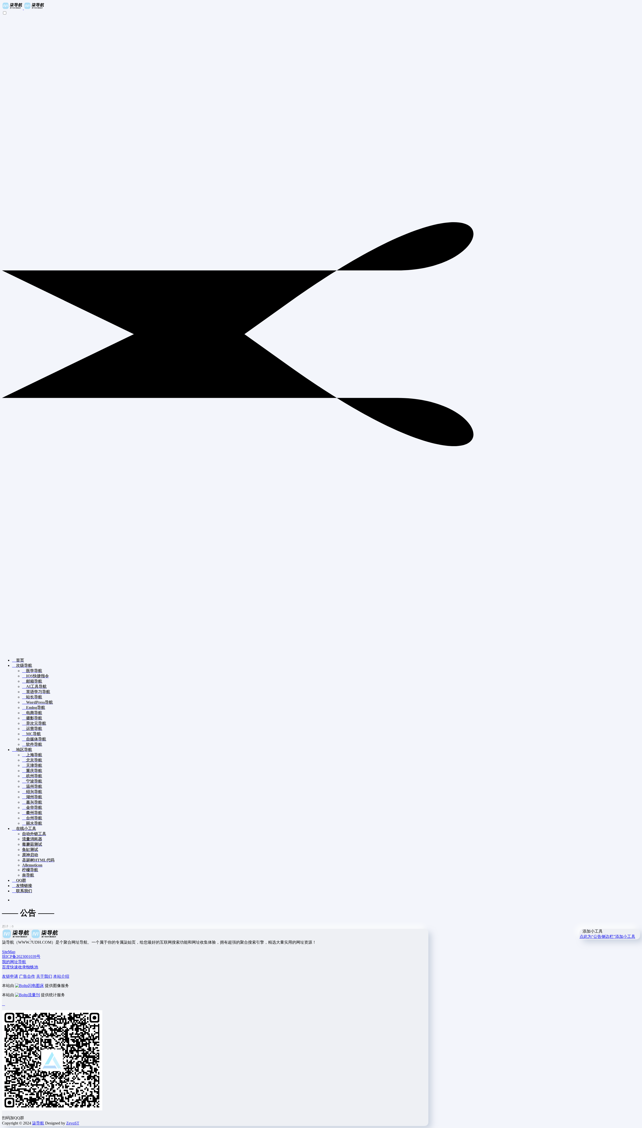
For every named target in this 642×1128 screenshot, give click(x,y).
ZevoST (72, 1123)
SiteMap (8, 952)
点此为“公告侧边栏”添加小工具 (607, 936)
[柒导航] (23, 8)
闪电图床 (36, 985)
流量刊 (34, 995)
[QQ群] (3, 1004)
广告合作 (27, 976)
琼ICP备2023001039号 (21, 956)
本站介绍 (61, 976)
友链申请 (10, 976)
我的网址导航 (14, 962)
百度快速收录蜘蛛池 (20, 967)
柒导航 (38, 1123)
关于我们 (44, 976)
